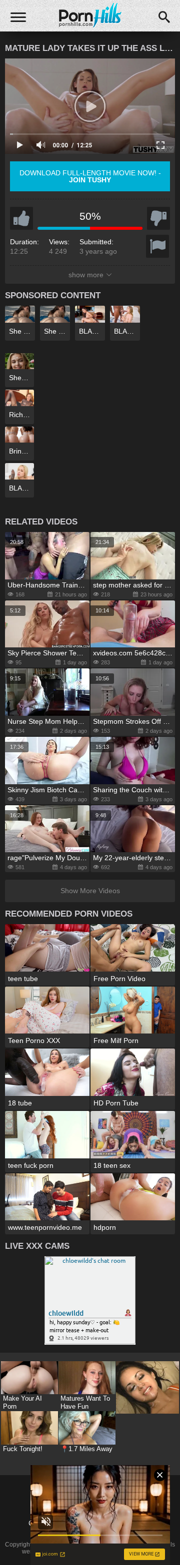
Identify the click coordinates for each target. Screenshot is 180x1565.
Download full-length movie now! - (90, 176)
